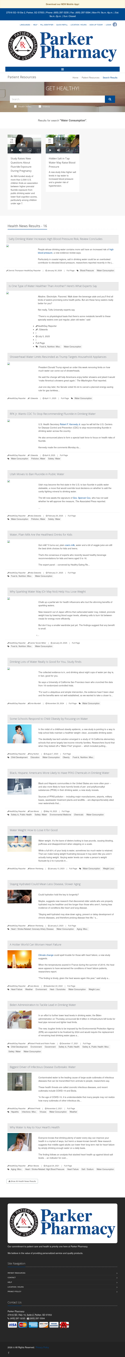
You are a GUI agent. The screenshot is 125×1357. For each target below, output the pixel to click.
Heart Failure (16, 989)
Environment (41, 989)
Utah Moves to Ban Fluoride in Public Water (37, 474)
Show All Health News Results (23, 1181)
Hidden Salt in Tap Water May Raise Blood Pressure (62, 162)
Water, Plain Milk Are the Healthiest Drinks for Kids (41, 534)
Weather (29, 989)
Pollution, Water (38, 458)
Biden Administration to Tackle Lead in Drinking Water (43, 1005)
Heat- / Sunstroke (57, 989)
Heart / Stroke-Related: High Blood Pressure (44, 1169)
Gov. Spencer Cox (82, 497)
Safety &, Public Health (21, 814)
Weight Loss (108, 868)
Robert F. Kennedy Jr (70, 424)
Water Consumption (105, 270)
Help (35, 24)
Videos (46, 106)
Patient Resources (90, 77)
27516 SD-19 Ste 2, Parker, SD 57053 (25, 12)
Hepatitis (15, 1111)
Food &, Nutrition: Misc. (50, 346)
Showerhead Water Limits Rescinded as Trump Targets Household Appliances (58, 357)
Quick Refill (62, 24)
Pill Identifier (46, 24)
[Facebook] (115, 24)
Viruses (43, 1111)
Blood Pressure (87, 270)
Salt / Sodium (88, 1169)
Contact (12, 1277)
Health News (24, 106)
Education (35, 757)
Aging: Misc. (82, 928)
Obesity (66, 757)
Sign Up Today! (96, 24)
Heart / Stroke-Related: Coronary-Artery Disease (32, 928)
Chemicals (78, 814)
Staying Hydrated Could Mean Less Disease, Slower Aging (45, 884)
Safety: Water (54, 458)
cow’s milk (70, 545)
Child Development (19, 757)
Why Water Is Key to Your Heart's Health (35, 1127)
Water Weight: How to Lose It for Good (34, 830)
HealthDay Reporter (47, 325)
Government (50, 1046)
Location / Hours (79, 24)
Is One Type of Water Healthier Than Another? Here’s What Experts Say (53, 286)
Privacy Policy (14, 1291)
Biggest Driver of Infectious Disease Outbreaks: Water (43, 1067)
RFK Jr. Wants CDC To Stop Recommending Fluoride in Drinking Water (53, 414)
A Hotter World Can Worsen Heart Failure (35, 944)
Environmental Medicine (60, 814)
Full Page (71, 270)
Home (75, 77)
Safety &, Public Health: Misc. (95, 1046)
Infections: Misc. (29, 1111)
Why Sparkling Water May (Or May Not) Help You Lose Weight (48, 591)
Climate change (46, 954)
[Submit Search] (110, 99)
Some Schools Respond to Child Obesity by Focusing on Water (49, 719)
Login (108, 24)
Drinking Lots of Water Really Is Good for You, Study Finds (45, 662)
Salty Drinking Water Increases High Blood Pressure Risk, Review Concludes (55, 239)
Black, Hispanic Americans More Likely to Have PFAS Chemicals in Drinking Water (59, 773)
